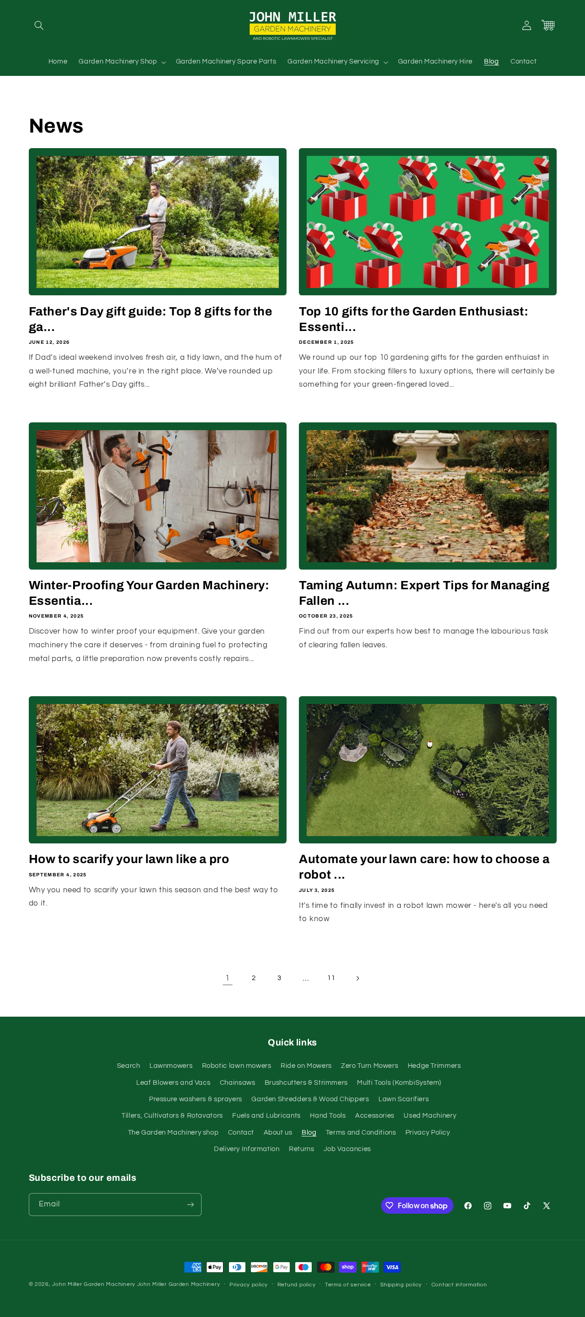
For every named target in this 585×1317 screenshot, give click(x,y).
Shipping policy (401, 1284)
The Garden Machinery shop (173, 1132)
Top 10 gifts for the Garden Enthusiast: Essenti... (414, 319)
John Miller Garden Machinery (93, 1284)
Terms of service (348, 1284)
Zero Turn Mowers (369, 1065)
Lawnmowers (170, 1065)
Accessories (374, 1115)
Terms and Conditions (361, 1132)
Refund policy (296, 1284)
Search (128, 1065)
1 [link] (227, 978)
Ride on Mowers (306, 1065)
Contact (241, 1132)
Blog (309, 1132)
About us (278, 1132)
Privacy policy (248, 1284)
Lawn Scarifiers (403, 1099)
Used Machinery (430, 1115)
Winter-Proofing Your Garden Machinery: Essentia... (149, 593)
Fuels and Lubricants (266, 1115)
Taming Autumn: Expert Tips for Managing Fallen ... (424, 593)
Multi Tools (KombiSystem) (399, 1082)
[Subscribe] (190, 1204)
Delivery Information (247, 1149)
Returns (301, 1149)
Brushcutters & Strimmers (306, 1082)
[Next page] (357, 978)
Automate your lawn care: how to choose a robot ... (424, 867)
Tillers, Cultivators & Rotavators (172, 1115)
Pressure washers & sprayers (195, 1099)
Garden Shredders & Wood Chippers (310, 1099)
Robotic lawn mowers (236, 1065)
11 (331, 978)
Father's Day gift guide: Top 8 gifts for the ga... (150, 319)
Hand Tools (328, 1115)
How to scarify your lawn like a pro (129, 859)
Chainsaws (237, 1082)
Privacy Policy (427, 1132)
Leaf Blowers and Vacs (173, 1082)
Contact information (459, 1284)
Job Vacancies (347, 1149)
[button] (39, 25)
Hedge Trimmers (434, 1065)
